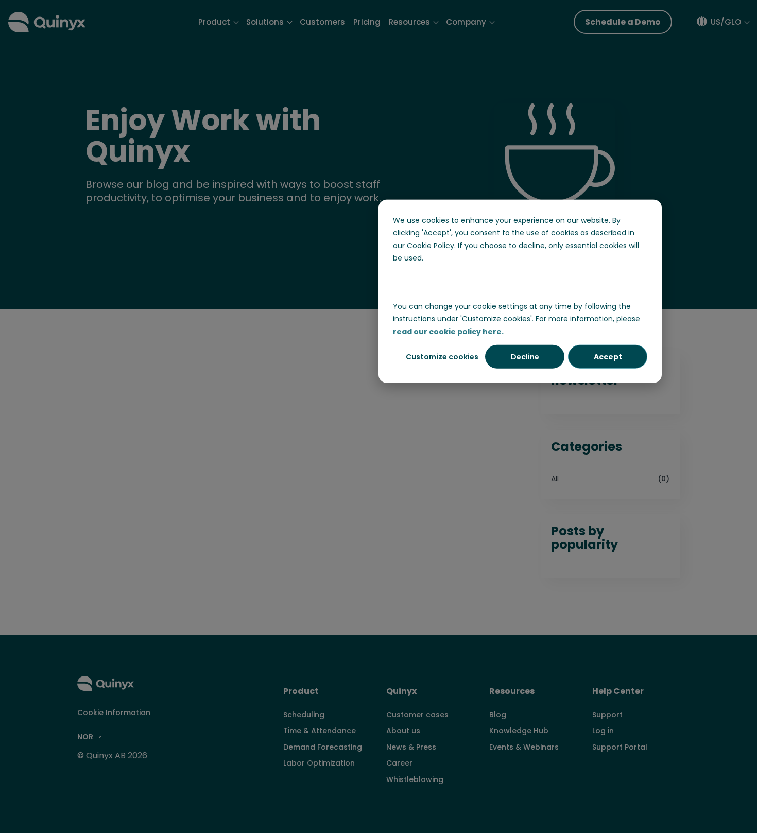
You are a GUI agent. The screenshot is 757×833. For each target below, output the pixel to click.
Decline (525, 357)
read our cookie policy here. (448, 331)
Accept (608, 357)
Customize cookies (442, 357)
